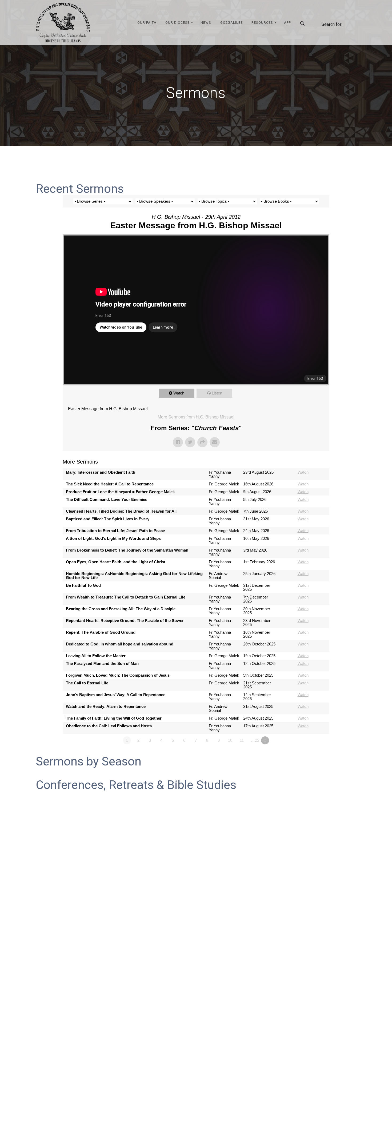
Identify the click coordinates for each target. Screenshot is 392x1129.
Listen (217, 393)
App (287, 23)
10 (230, 740)
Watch (178, 393)
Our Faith (147, 23)
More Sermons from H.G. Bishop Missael (196, 417)
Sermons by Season (88, 761)
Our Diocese (177, 23)
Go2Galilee (231, 23)
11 (242, 740)
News (206, 23)
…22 (255, 740)
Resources (262, 23)
